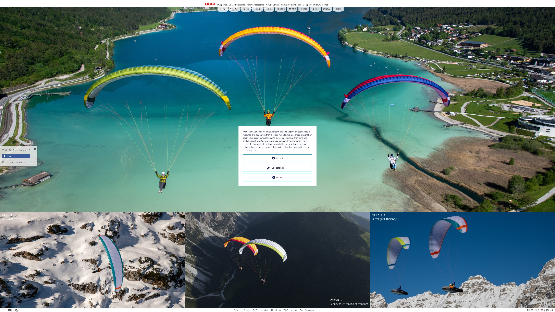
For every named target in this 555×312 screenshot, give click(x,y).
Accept (279, 158)
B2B (255, 310)
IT (538, 310)
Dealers (247, 310)
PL (548, 310)
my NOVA (264, 310)
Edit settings (277, 167)
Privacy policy (249, 150)
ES (542, 310)
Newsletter (276, 310)
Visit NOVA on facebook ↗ (16, 149)
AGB (286, 310)
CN (551, 310)
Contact (237, 310)
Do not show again (12, 162)
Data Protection (307, 310)
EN (528, 310)
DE (532, 310)
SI (545, 310)
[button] (16, 156)
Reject (279, 177)
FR (535, 310)
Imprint (294, 310)
